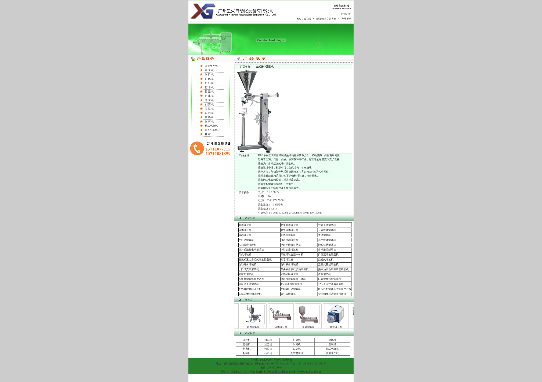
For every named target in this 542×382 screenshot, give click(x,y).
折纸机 (268, 353)
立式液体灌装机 (327, 230)
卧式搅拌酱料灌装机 (329, 279)
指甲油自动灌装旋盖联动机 (333, 269)
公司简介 (309, 18)
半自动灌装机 (246, 239)
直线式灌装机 (288, 235)
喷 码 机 (209, 117)
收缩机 (268, 348)
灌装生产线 (211, 65)
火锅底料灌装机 (289, 274)
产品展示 (346, 18)
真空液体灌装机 (327, 239)
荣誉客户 (334, 18)
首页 (298, 18)
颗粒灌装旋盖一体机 (292, 254)
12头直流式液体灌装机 (331, 284)
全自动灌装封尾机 (291, 244)
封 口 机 (209, 74)
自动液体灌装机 (289, 264)
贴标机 (297, 348)
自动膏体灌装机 (247, 264)
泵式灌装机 (245, 254)
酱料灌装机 (324, 274)
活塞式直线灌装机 (328, 264)
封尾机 (297, 344)
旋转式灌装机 (325, 259)
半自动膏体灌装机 (249, 284)
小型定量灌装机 (289, 249)
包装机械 (266, 359)
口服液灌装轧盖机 (328, 254)
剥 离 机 (209, 104)
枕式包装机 (211, 125)
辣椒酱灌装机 (246, 274)
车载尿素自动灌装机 (250, 293)
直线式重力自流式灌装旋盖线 (255, 259)
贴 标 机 (209, 112)
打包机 (246, 344)
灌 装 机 (209, 70)
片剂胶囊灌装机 (247, 244)
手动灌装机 (324, 235)
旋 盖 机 (209, 91)
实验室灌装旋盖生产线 (251, 279)
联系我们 (346, 14)
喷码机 (332, 339)
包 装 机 (209, 100)
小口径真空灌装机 (249, 269)
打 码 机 (209, 78)
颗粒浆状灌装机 (327, 244)
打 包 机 (209, 87)
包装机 (332, 344)
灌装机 (246, 339)
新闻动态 (321, 18)
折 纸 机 (209, 83)
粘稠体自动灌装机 (291, 289)
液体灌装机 (245, 230)
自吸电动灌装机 (289, 239)
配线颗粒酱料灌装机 (250, 289)
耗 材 (208, 134)
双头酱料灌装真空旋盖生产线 (334, 289)
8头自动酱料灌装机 (291, 284)
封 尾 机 (209, 95)
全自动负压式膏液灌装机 (332, 293)
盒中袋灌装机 (288, 293)
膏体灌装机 (245, 225)
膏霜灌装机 (287, 259)
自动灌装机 (245, 235)
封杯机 (246, 353)
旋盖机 (268, 344)
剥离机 (246, 348)
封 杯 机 (209, 121)
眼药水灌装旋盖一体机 (293, 279)
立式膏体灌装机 (327, 225)
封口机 (268, 339)
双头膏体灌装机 (289, 225)
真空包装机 (211, 130)
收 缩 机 (209, 108)
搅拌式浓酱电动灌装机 (251, 249)
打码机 (297, 339)
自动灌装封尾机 (327, 249)
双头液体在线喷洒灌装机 (294, 269)
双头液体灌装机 (289, 230)
